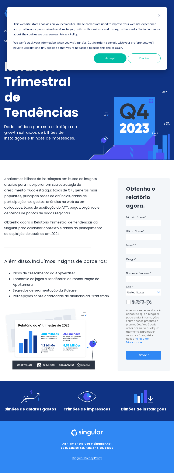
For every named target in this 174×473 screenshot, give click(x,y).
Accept (110, 58)
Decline (144, 58)
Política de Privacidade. (137, 340)
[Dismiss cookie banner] (159, 16)
